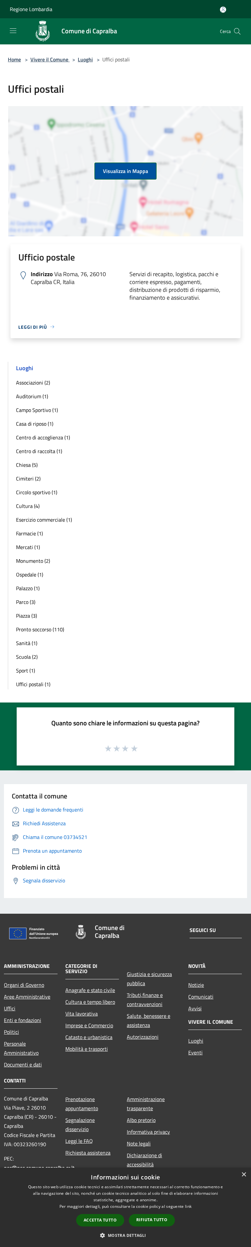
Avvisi (195, 1008)
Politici (11, 1032)
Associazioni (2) (33, 383)
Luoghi (85, 59)
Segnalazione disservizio (80, 1124)
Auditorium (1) (32, 396)
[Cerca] (237, 31)
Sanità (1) (26, 643)
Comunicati (200, 997)
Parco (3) (25, 602)
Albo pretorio (141, 1120)
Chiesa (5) (27, 465)
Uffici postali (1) (33, 684)
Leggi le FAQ (79, 1141)
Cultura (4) (28, 506)
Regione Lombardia (31, 9)
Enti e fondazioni (22, 1020)
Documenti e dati (23, 1064)
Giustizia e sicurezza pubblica (149, 978)
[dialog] (125, 1207)
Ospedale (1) (29, 574)
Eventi (195, 1052)
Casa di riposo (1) (34, 424)
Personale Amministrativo (21, 1048)
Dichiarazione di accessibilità (144, 1159)
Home (14, 59)
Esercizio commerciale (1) (44, 520)
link (188, 1206)
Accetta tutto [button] (100, 1220)
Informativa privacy (148, 1132)
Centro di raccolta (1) (39, 451)
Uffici (9, 1008)
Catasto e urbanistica (88, 1037)
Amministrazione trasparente (146, 1103)
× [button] (243, 1174)
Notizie (196, 985)
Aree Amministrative (27, 997)
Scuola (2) (27, 657)
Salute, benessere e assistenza (148, 1020)
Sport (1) (25, 670)
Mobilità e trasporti (86, 1049)
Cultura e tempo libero (90, 1002)
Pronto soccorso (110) (40, 629)
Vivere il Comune (50, 59)
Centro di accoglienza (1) (43, 437)
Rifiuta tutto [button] (151, 1220)
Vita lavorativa (81, 1014)
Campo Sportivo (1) (37, 410)
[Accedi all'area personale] (223, 10)
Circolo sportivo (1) (36, 492)
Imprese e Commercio (89, 1025)
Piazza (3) (26, 616)
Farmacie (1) (29, 533)
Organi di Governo (24, 985)
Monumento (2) (33, 561)
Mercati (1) (28, 547)
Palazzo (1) (28, 588)
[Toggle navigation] (13, 31)
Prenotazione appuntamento (81, 1103)
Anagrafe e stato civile (90, 990)
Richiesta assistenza (87, 1153)
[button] (125, 1235)
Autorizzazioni (143, 1037)
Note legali (139, 1143)
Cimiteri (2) (28, 478)
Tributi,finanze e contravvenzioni (145, 999)
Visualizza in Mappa (125, 171)
